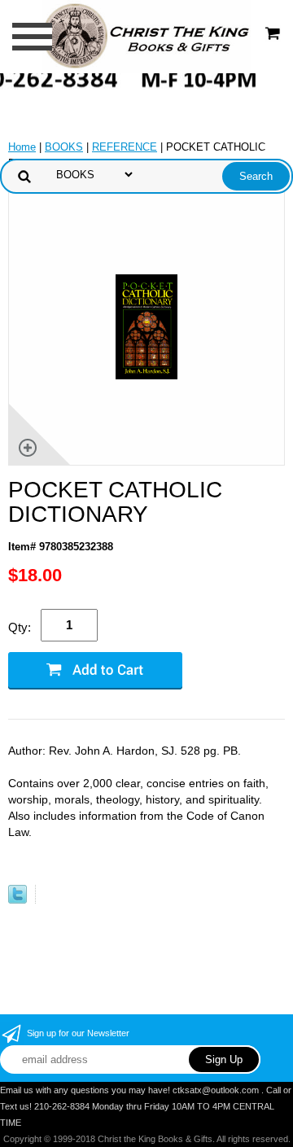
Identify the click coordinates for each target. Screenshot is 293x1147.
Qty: (19, 627)
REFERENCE (124, 147)
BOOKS (64, 147)
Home (22, 147)
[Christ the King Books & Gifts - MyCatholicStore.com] (146, 35)
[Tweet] (17, 900)
